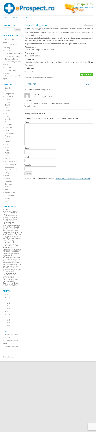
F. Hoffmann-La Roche (12, 234)
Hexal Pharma (8, 240)
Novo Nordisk (14, 254)
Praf (6, 144)
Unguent (8, 198)
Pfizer (4, 259)
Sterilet (7, 178)
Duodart (8, 67)
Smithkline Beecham (8, 278)
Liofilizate (8, 127)
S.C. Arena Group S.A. (12, 264)
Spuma (7, 175)
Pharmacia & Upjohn (10, 261)
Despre (25, 17)
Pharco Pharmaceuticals (14, 259)
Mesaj (26, 122)
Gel (6, 113)
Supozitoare (9, 181)
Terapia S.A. (11, 283)
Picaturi (7, 136)
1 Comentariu (88, 25)
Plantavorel (6, 262)
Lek (11, 247)
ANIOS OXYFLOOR (11, 335)
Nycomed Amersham (8, 256)
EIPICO (6, 230)
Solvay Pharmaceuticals (10, 280)
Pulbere (7, 150)
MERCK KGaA (7, 250)
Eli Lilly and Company (10, 231)
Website (27, 165)
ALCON (5, 210)
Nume (27, 148)
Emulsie (7, 105)
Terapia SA (7, 286)
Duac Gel (8, 50)
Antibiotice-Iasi (11, 213)
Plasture (8, 139)
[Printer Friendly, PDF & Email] (86, 74)
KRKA (6, 247)
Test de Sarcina (10, 192)
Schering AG (8, 271)
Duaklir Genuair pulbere (13, 53)
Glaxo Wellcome (14, 238)
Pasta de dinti (10, 133)
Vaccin (7, 201)
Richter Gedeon (15, 263)
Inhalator (8, 125)
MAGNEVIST (30, 84)
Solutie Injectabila (11, 161)
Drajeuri (8, 102)
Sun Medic (50, 77)
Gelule (7, 116)
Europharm (16, 232)
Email (27, 157)
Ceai (6, 91)
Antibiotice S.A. (12, 215)
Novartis (16, 249)
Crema (7, 99)
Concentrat (9, 96)
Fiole (6, 108)
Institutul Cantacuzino (10, 244)
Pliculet (7, 142)
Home (5, 17)
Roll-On (7, 153)
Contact (15, 17)
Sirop (7, 156)
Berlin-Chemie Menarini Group (10, 220)
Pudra (7, 147)
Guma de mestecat (11, 122)
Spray (7, 173)
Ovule (7, 130)
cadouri (7, 337)
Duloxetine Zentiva (11, 59)
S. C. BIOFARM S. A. (9, 266)
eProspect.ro (83, 4)
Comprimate (9, 94)
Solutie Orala (9, 167)
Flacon (7, 110)
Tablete (34, 77)
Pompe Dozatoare (11, 346)
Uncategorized (10, 195)
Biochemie (10, 221)
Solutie (7, 158)
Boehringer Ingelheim (11, 225)
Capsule (8, 88)
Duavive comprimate (12, 56)
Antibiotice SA (7, 217)
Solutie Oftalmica (11, 164)
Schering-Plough (15, 270)
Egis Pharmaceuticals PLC (10, 229)
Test (6, 190)
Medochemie (17, 248)
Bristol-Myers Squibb (11, 227)
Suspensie (8, 184)
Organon (16, 258)
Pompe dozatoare (8, 357)
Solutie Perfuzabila (11, 170)
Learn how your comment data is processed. (72, 178)
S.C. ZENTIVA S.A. (11, 267)
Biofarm (8, 223)
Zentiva (14, 286)
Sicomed (9, 274)
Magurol (89, 84)
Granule (8, 119)
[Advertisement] (7, 396)
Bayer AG (15, 217)
